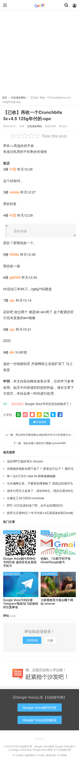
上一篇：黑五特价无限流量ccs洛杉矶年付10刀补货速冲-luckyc (40, 434)
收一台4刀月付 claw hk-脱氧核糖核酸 (31, 476)
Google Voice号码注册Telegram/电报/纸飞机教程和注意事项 (20, 603)
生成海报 (40, 421)
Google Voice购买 (44, 746)
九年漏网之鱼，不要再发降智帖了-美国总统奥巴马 (40, 483)
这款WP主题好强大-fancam (25, 461)
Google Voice (12, 532)
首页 (4, 97)
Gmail (45, 532)
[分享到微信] (46, 414)
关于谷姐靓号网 (62, 749)
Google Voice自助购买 (39, 719)
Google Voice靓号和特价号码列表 (19, 562)
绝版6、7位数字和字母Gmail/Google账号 (56, 560)
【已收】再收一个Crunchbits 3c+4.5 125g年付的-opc (32, 115)
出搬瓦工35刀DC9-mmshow (25, 498)
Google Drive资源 (42, 749)
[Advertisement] (39, 53)
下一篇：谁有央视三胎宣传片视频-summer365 (39, 443)
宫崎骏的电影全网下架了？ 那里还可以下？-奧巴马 (40, 468)
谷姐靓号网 (40, 5)
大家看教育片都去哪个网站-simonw (57, 601)
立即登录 (32, 640)
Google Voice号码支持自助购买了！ (48, 404)
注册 (50, 640)
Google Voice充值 (21, 749)
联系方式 (40, 738)
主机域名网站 (18, 97)
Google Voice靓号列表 (39, 707)
